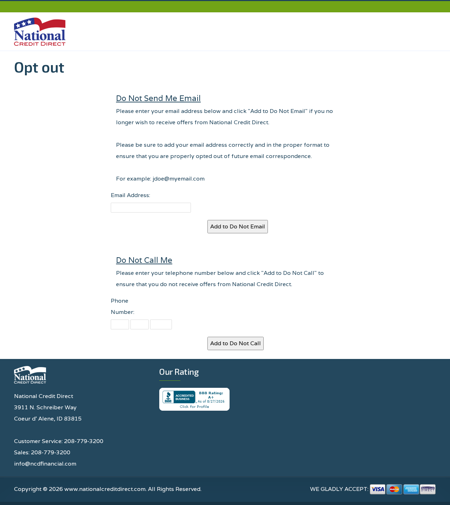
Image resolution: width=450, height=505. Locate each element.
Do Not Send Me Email (158, 98)
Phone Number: (122, 306)
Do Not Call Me (144, 260)
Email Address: (130, 195)
